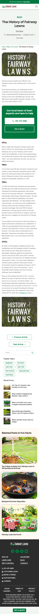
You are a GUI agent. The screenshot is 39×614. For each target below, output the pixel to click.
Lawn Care (9, 367)
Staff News (9, 375)
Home (4, 47)
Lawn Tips (20, 367)
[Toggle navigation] (35, 6)
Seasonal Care (24, 371)
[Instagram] (22, 551)
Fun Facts (19, 31)
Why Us (5, 557)
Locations (24, 557)
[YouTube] (26, 551)
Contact (24, 563)
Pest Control (10, 371)
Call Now (26, 2)
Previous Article (20, 337)
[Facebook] (13, 551)
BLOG (19, 17)
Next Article (18, 344)
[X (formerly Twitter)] (17, 551)
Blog (8, 47)
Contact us (23, 293)
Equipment (9, 363)
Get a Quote (19, 129)
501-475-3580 (21, 121)
